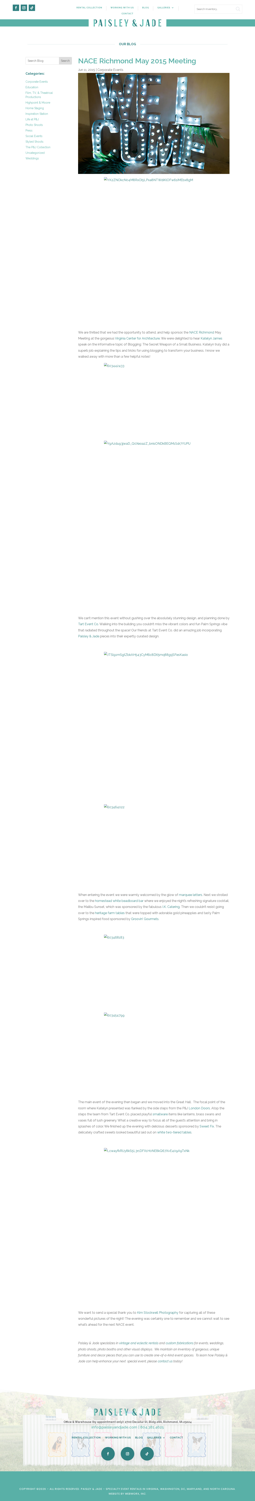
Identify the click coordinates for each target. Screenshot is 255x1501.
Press (29, 130)
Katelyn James (211, 338)
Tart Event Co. (88, 624)
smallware (160, 1114)
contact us (165, 1361)
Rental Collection (89, 7)
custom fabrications (179, 1343)
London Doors (199, 1108)
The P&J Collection (38, 147)
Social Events (34, 136)
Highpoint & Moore (38, 102)
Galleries (163, 7)
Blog (145, 7)
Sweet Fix (207, 1126)
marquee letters (190, 895)
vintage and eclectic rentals (139, 1343)
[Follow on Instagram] (24, 8)
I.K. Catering (171, 907)
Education (32, 87)
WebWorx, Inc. (136, 1493)
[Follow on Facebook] (16, 8)
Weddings (32, 158)
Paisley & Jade (88, 636)
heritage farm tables (110, 913)
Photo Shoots (34, 125)
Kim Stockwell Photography (157, 1313)
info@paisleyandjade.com (114, 1427)
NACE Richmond (201, 332)
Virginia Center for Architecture (137, 338)
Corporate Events (37, 81)
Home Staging (35, 108)
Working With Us (122, 7)
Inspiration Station (37, 113)
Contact (127, 13)
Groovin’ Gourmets (145, 919)
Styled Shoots (34, 141)
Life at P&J (32, 119)
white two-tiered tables (174, 1132)
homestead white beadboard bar (119, 901)
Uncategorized (35, 152)
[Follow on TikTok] (32, 8)
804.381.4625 (152, 1427)
